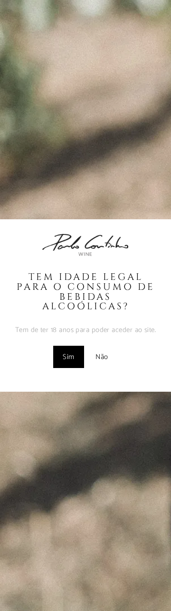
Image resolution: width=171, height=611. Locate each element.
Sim (68, 357)
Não (101, 357)
